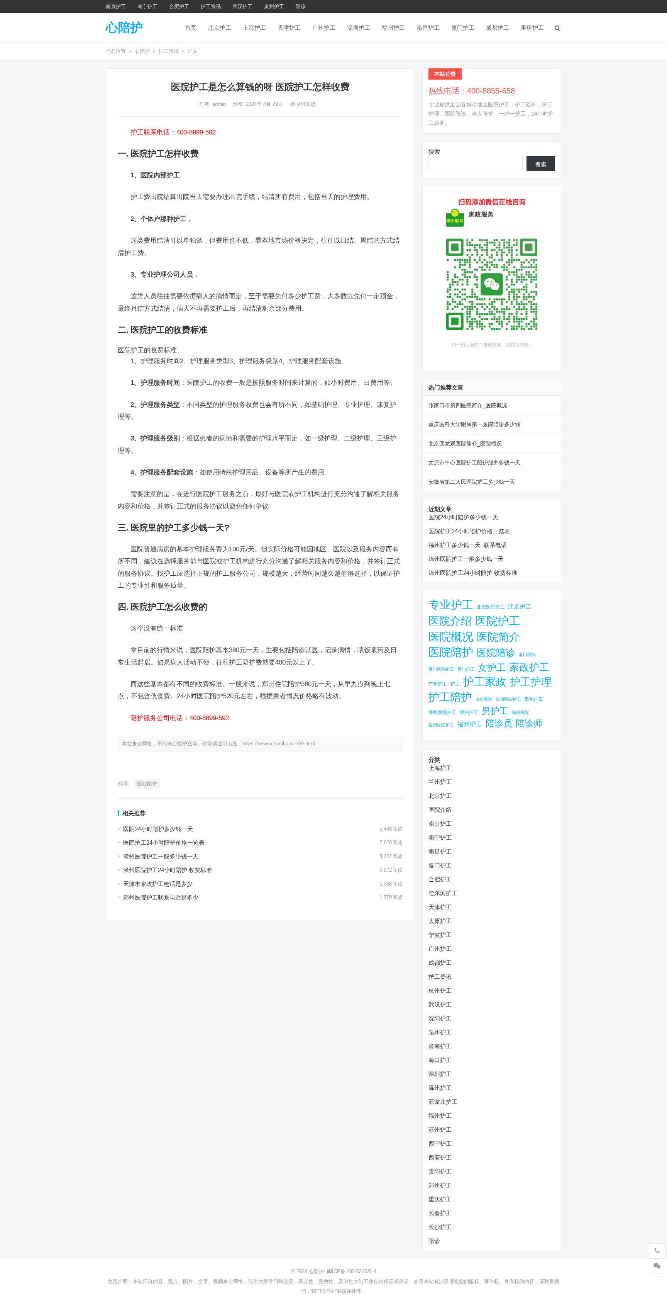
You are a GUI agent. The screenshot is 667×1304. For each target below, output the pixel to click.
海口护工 (440, 1060)
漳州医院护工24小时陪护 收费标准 (167, 870)
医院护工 (497, 620)
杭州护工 (440, 990)
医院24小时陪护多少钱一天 (158, 829)
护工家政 (484, 682)
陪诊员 (499, 723)
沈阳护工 (440, 1018)
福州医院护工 (441, 725)
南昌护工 (428, 27)
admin (219, 104)
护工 (455, 684)
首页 (190, 27)
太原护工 (440, 921)
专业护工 (450, 604)
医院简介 (498, 637)
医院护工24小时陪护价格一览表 (164, 842)
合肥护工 (179, 6)
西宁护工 (440, 1143)
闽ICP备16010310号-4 (351, 1271)
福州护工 (393, 27)
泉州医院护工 (508, 699)
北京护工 (219, 27)
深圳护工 (358, 27)
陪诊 (301, 6)
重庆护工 (532, 27)
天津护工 (289, 27)
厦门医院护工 (441, 669)
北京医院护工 (490, 607)
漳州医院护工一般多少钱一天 (160, 856)
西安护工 (440, 1157)
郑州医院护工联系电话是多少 (160, 897)
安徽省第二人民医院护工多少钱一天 (471, 482)
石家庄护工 (442, 1101)
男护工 (495, 711)
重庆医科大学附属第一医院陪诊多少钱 (474, 424)
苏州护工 (440, 1129)
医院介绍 (450, 621)
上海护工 (254, 27)
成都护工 (497, 27)
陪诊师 (529, 723)
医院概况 (450, 637)
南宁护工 (147, 6)
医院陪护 (147, 784)
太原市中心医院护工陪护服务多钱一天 (474, 462)
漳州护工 (469, 712)
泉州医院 (483, 699)
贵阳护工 (440, 1171)
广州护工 (323, 27)
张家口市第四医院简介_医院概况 (467, 405)
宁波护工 (440, 935)
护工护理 (531, 682)
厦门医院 (527, 654)
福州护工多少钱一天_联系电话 (467, 545)
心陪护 (124, 27)
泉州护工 (274, 6)
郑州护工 (440, 1185)
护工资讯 (211, 6)
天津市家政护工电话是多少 (158, 884)
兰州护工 (440, 782)
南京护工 (116, 6)
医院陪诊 (496, 652)
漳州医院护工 (442, 712)
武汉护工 (242, 6)
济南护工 (440, 1046)
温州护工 (440, 1088)
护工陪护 (450, 697)
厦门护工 (462, 27)
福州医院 (520, 712)
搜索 (434, 151)
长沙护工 (440, 1227)
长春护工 (440, 1213)
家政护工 (529, 667)
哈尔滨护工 (442, 893)
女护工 (492, 668)
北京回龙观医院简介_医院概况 (465, 443)
